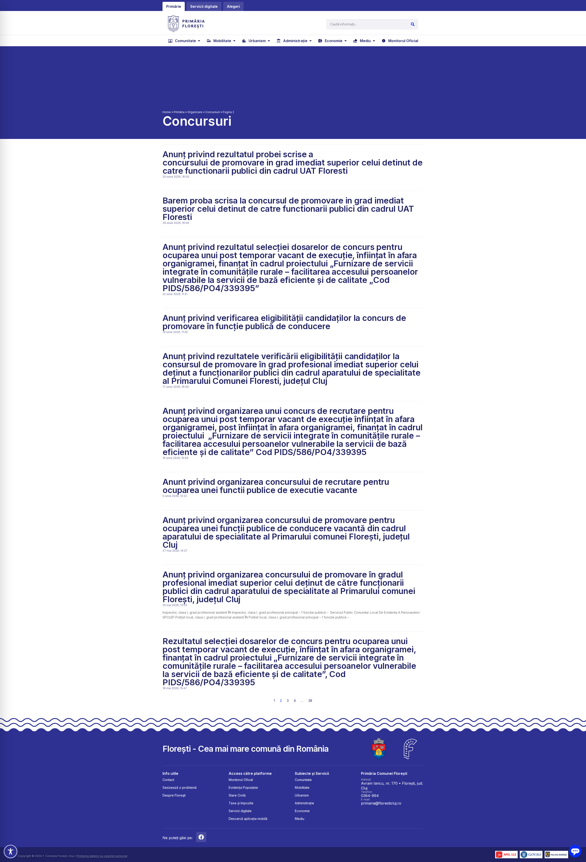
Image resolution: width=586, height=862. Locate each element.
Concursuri (212, 112)
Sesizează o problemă (180, 787)
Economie (302, 811)
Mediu (299, 819)
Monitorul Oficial (241, 780)
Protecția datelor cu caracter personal (102, 856)
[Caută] (413, 24)
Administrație (304, 803)
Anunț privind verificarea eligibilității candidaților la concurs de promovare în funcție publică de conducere (284, 322)
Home (167, 112)
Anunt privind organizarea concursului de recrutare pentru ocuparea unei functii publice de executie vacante (276, 486)
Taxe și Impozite (241, 803)
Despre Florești (174, 795)
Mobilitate (302, 787)
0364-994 (370, 795)
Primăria (179, 112)
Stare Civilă (237, 795)
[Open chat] (575, 851)
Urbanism (302, 795)
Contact (168, 780)
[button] (184, 40)
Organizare (194, 112)
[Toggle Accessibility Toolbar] (10, 851)
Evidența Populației (243, 787)
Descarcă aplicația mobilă (248, 819)
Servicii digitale (240, 811)
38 (310, 700)
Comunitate (303, 780)
